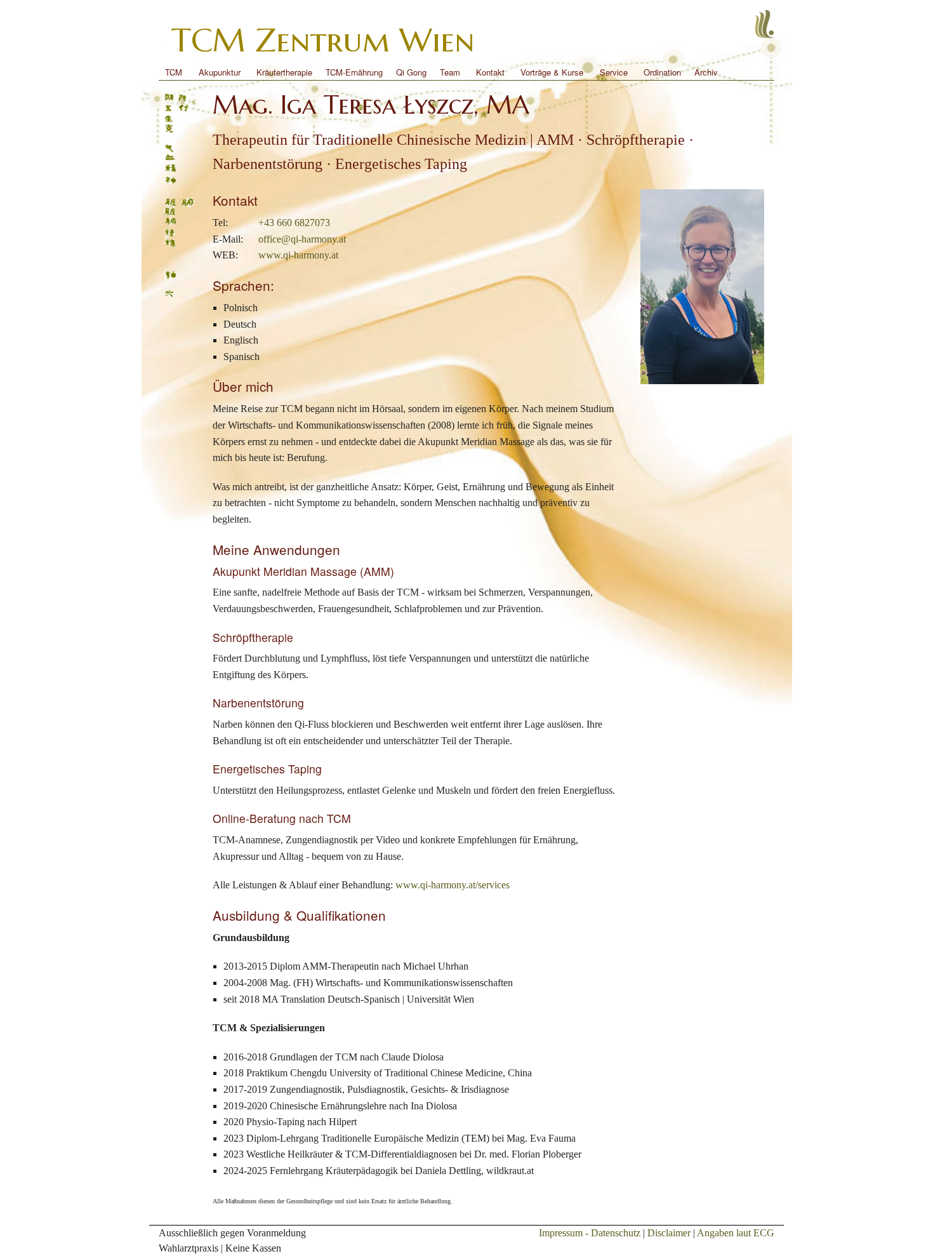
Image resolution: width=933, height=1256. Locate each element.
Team (450, 72)
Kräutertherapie (284, 72)
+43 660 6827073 (294, 222)
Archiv (706, 72)
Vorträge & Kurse (551, 72)
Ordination (662, 72)
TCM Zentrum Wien (323, 40)
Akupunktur (220, 72)
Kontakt (490, 72)
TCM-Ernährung (354, 72)
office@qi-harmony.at (302, 239)
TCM (173, 72)
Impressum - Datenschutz (589, 1232)
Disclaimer (669, 1232)
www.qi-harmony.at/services (452, 884)
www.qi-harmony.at (298, 255)
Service (614, 72)
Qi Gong (411, 72)
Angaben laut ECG (735, 1232)
